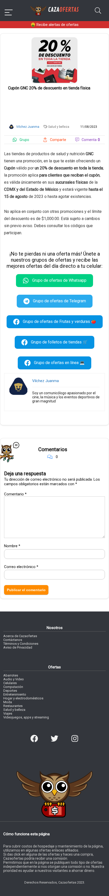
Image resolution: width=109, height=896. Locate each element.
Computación (13, 687)
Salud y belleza (58, 127)
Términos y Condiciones (20, 644)
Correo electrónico (21, 566)
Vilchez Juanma (45, 381)
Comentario (15, 494)
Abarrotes (10, 675)
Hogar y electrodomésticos (23, 698)
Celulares (10, 683)
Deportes (10, 691)
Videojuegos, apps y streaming (26, 717)
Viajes (7, 713)
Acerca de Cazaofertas (20, 636)
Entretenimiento (14, 694)
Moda (7, 702)
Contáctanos (12, 640)
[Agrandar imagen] (54, 39)
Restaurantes (13, 706)
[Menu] (9, 10)
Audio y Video (13, 679)
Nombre (12, 546)
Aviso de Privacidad (17, 647)
